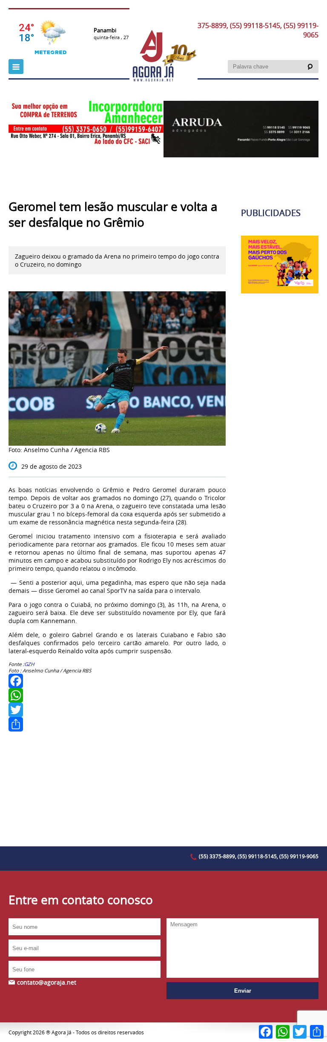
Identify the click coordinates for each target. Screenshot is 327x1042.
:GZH (29, 664)
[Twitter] (117, 710)
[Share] (117, 724)
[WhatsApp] (117, 695)
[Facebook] (117, 681)
